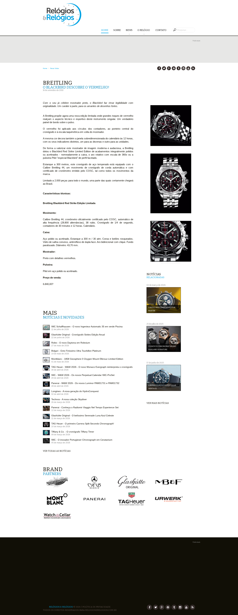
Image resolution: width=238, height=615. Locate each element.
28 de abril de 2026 (59, 386)
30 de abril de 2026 (59, 370)
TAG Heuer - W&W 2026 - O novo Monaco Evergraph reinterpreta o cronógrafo (92, 367)
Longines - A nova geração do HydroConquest (75, 391)
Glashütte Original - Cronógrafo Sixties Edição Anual (78, 334)
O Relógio (143, 30)
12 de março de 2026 (60, 410)
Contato (160, 30)
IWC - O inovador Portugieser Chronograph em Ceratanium (81, 439)
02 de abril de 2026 (59, 394)
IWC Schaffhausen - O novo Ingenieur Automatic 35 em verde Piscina (87, 326)
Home (104, 30)
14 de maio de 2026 (60, 354)
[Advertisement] (94, 573)
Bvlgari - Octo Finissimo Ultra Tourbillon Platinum (76, 350)
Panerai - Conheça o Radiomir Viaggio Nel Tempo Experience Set (85, 407)
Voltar (57, 68)
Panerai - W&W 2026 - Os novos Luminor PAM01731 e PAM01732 (85, 383)
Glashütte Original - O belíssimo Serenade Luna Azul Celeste (82, 415)
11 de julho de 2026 (60, 329)
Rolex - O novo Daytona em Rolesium (70, 342)
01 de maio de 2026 (60, 362)
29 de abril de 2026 (59, 378)
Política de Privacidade (96, 607)
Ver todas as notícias (57, 451)
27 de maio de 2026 (60, 345)
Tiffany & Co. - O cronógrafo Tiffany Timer (72, 431)
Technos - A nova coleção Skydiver (69, 399)
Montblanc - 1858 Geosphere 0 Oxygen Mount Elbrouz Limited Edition (87, 359)
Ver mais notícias (158, 403)
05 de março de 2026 (60, 443)
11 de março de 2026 (60, 418)
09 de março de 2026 (60, 434)
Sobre (117, 30)
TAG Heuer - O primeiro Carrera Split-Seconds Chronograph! (82, 423)
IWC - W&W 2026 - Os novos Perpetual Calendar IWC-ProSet (82, 375)
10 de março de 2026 (60, 426)
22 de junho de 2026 (60, 337)
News (129, 30)
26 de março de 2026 (60, 402)
